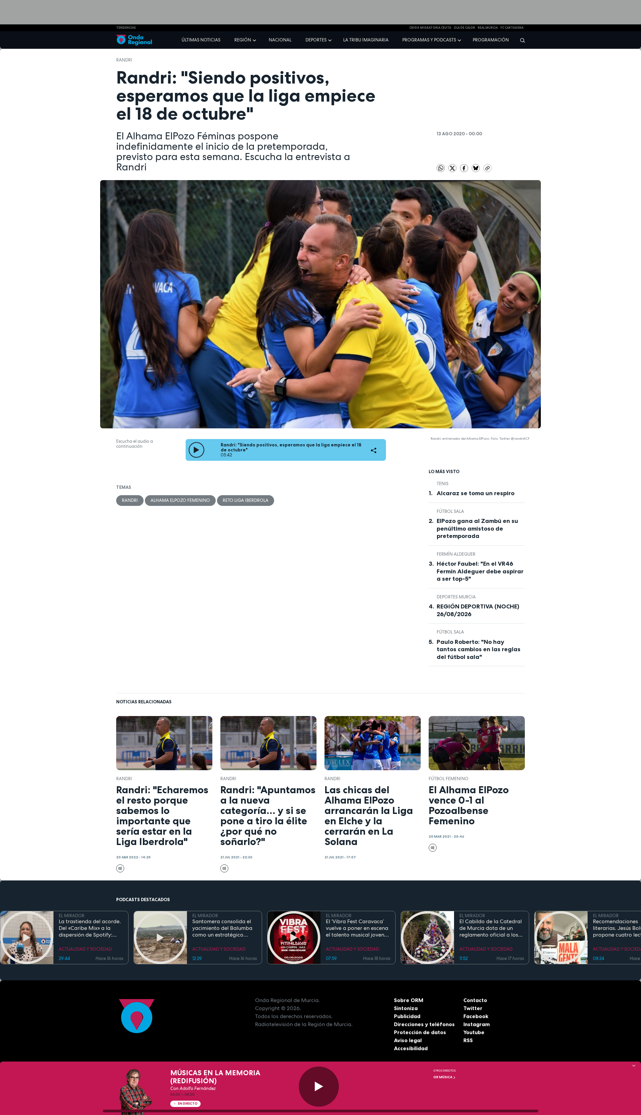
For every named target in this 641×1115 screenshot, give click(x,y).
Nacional (280, 40)
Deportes (316, 40)
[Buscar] (520, 40)
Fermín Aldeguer (456, 554)
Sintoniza (406, 1008)
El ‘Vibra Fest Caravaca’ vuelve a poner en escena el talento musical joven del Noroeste (357, 928)
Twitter (472, 1008)
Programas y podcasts (429, 40)
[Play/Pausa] (319, 1087)
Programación (491, 40)
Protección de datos (420, 1032)
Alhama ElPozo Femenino (180, 500)
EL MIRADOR (71, 916)
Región (242, 40)
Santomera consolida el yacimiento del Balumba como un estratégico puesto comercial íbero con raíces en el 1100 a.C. (222, 928)
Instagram (476, 1024)
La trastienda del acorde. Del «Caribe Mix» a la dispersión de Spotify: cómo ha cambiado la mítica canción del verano (91, 928)
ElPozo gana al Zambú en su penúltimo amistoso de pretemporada (477, 528)
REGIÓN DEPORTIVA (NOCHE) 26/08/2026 (478, 610)
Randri (124, 60)
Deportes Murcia (456, 597)
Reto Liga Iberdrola (245, 500)
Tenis (442, 483)
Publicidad (407, 1016)
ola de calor (464, 28)
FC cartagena (511, 28)
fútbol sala (450, 511)
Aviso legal (408, 1040)
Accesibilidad (411, 1048)
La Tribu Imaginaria (366, 40)
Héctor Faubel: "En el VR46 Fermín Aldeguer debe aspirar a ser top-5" (480, 571)
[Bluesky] (476, 167)
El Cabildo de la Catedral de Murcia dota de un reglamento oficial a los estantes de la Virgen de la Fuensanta (490, 928)
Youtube (473, 1032)
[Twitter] (452, 167)
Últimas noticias (201, 40)
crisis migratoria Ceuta (430, 28)
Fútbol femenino (448, 779)
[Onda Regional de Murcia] (134, 40)
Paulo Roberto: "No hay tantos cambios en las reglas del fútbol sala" (478, 649)
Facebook (475, 1016)
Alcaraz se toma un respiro (475, 493)
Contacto (475, 1000)
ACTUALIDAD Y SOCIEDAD (85, 949)
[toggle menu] (255, 40)
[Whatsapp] (441, 168)
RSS (468, 1040)
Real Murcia (488, 28)
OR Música (443, 1077)
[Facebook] (464, 167)
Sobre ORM (408, 1000)
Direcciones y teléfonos (424, 1024)
